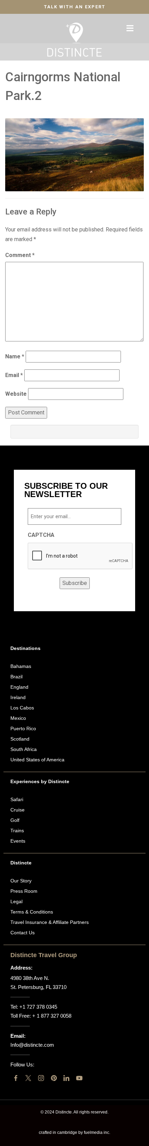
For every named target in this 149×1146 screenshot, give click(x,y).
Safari (16, 799)
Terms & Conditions (31, 912)
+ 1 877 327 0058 (51, 1016)
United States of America (37, 759)
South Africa (23, 749)
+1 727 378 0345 (38, 1007)
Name (14, 356)
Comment (20, 255)
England (19, 687)
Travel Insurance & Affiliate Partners (49, 922)
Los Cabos (22, 707)
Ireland (18, 697)
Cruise (17, 810)
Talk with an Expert (74, 6)
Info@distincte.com (32, 1045)
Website (16, 394)
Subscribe (74, 583)
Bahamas (20, 666)
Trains (17, 830)
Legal (16, 901)
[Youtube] (79, 1078)
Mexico (18, 718)
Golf (14, 820)
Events (17, 841)
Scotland (19, 739)
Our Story (21, 880)
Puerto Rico (23, 728)
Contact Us (22, 932)
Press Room (23, 891)
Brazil (16, 676)
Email (14, 375)
